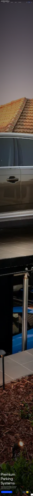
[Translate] (26, 2)
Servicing (8, 2)
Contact (29, 2)
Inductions (12, 2)
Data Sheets (19, 2)
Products (4, 2)
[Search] (31, 2)
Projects (16, 2)
